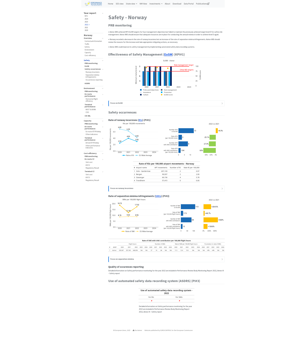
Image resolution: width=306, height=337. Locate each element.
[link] (131, 3)
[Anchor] (134, 25)
